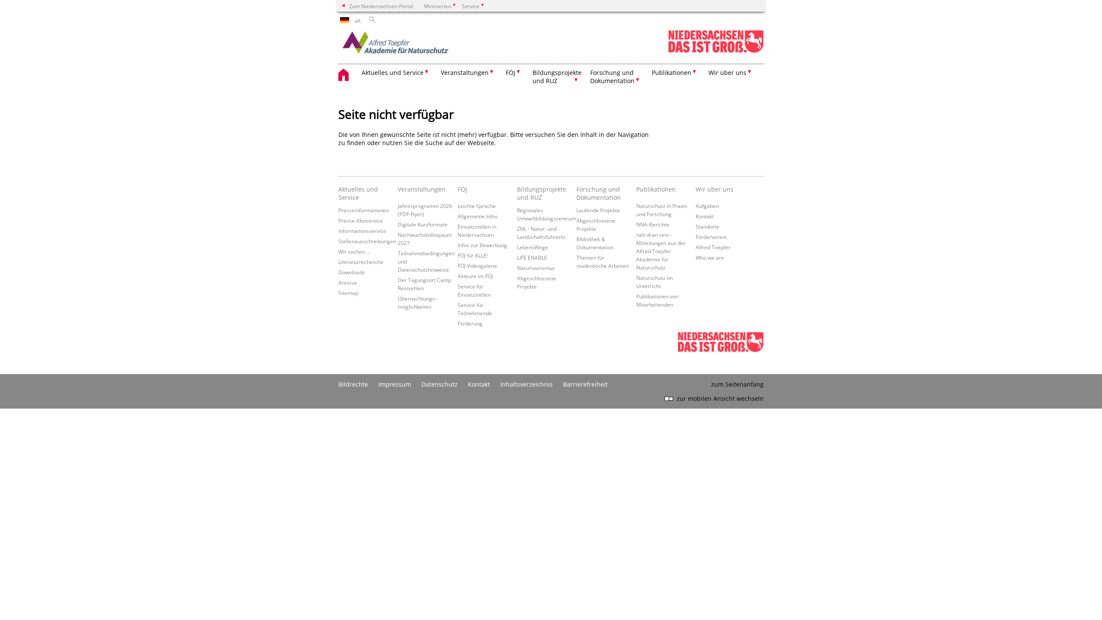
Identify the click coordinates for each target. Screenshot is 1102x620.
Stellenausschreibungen (367, 241)
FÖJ (462, 189)
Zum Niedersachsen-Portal (381, 6)
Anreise (347, 282)
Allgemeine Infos (478, 216)
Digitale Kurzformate (423, 224)
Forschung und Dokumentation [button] (612, 76)
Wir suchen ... (354, 251)
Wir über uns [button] (727, 72)
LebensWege (532, 247)
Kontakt (705, 216)
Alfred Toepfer (713, 247)
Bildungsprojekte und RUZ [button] (557, 76)
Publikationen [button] (671, 72)
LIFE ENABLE (532, 257)
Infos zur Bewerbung (482, 245)
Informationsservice (362, 230)
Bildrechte (353, 384)
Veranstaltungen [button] (465, 72)
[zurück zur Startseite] (413, 45)
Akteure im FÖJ (475, 276)
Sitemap (348, 292)
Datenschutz (439, 384)
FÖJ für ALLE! (473, 255)
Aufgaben (707, 205)
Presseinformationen (363, 210)
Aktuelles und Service (358, 193)
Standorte (707, 226)
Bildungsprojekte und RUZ (541, 193)
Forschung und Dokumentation (598, 193)
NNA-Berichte (652, 224)
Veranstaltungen (422, 189)
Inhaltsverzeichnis (526, 384)
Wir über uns (715, 189)
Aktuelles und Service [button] (393, 72)
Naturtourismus (536, 267)
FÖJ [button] (510, 72)
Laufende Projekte (598, 210)
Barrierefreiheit (585, 384)
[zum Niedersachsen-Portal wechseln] (716, 51)
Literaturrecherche (361, 261)
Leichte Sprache (477, 205)
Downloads (351, 272)
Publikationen (656, 189)
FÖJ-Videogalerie (477, 265)
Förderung (470, 323)
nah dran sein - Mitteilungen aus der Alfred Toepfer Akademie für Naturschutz (661, 251)
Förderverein (711, 236)
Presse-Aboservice (360, 220)
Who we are (710, 257)
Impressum (394, 384)
